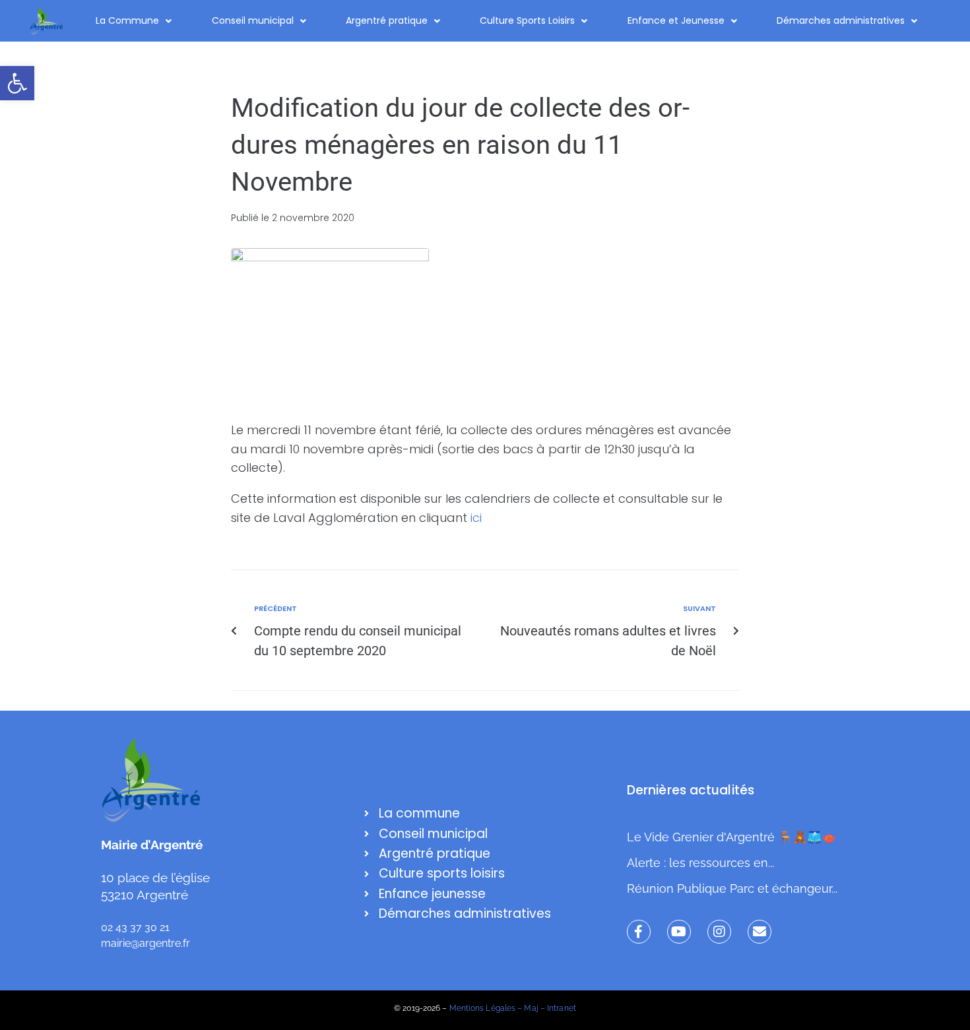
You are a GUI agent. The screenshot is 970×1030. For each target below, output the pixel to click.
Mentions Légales (482, 1008)
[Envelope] (759, 932)
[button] (17, 83)
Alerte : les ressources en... (700, 863)
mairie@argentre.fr (145, 943)
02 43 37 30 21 (135, 927)
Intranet (561, 1008)
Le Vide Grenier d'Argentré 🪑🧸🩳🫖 (731, 837)
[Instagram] (719, 932)
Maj (531, 1008)
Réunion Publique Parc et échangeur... (732, 888)
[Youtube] (679, 932)
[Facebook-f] (639, 932)
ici (476, 517)
